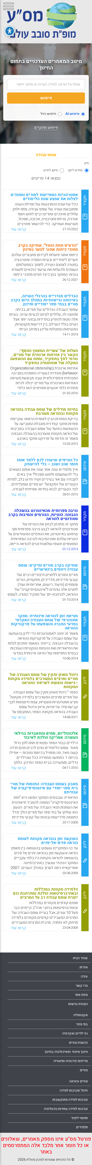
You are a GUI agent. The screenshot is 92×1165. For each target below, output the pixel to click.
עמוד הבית (80, 958)
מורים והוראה (78, 1081)
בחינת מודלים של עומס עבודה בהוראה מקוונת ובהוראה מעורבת (44, 411)
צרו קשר (82, 985)
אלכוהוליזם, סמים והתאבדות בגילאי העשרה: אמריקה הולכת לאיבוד (46, 735)
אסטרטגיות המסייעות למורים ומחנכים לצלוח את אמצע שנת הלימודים (44, 197)
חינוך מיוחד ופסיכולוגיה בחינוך (66, 1051)
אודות (84, 967)
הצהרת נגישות (78, 1004)
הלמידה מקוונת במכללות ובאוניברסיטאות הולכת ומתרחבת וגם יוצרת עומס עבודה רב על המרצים (45, 893)
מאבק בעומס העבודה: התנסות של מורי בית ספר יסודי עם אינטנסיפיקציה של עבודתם (44, 788)
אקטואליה (80, 1015)
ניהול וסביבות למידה (74, 1090)
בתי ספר (82, 1024)
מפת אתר (81, 994)
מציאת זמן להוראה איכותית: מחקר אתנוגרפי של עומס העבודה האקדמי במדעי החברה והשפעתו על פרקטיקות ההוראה (44, 622)
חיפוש (46, 98)
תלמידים (82, 1127)
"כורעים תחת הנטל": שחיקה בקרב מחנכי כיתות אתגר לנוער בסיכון (48, 247)
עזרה (84, 976)
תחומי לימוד (79, 1118)
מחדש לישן (75, 170)
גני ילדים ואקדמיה (75, 1033)
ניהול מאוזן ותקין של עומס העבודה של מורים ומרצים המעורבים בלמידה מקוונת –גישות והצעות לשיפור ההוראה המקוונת (43, 681)
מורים (84, 1070)
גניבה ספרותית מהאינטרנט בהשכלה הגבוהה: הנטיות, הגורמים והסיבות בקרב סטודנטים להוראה (43, 515)
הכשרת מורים (78, 1042)
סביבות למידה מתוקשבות (70, 1099)
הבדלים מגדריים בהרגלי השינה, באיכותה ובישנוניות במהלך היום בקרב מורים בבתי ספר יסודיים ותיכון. (44, 300)
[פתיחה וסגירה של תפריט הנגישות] (9, 31)
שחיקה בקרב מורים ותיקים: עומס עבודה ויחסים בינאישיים (48, 567)
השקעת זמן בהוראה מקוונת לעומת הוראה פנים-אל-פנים (48, 841)
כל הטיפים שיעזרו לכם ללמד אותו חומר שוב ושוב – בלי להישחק (47, 462)
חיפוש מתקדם (46, 127)
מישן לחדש (50, 170)
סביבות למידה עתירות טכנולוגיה (66, 1108)
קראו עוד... (16, 229)
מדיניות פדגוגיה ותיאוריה (70, 1061)
